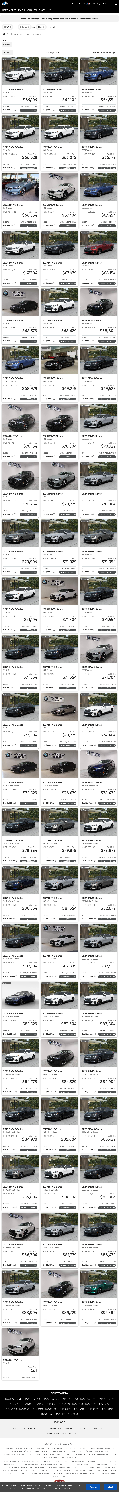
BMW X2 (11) (38, 1409)
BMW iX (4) (51, 1404)
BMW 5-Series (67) (70, 1399)
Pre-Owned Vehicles (27, 1428)
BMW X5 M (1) (79, 1409)
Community (97, 1428)
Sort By (96, 52)
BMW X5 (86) (65, 1409)
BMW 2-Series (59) (13, 1399)
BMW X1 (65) (24, 1409)
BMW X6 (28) (93, 1409)
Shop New (12, 1428)
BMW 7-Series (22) (88, 1399)
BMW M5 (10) (11, 1409)
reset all (51, 27)
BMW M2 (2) (77, 1404)
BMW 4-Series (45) (51, 1399)
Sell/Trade (68, 1428)
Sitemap (72, 1433)
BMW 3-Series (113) (32, 1399)
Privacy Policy (60, 1433)
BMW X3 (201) (51, 1409)
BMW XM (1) (60, 1414)
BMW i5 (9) (26, 1404)
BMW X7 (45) (46, 1414)
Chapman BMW (77, 4)
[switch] (116, 4)
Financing (47, 1433)
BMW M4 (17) (104, 1404)
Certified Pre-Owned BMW (50, 1428)
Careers (108, 1428)
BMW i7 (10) (39, 1404)
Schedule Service (82, 1428)
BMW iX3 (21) (64, 1404)
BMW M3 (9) (90, 1404)
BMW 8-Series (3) (106, 1399)
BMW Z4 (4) (73, 1414)
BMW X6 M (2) (107, 1409)
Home (5, 10)
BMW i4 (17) (15, 1404)
